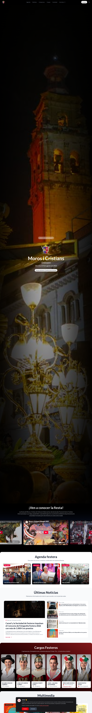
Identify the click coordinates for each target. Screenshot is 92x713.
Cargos (48, 2)
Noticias (34, 2)
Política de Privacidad (44, 705)
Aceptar (25, 708)
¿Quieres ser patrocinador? (46, 238)
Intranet (84, 2)
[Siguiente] (90, 528)
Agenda (28, 2)
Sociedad (55, 2)
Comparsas (42, 2)
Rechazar (33, 708)
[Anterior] (1, 528)
